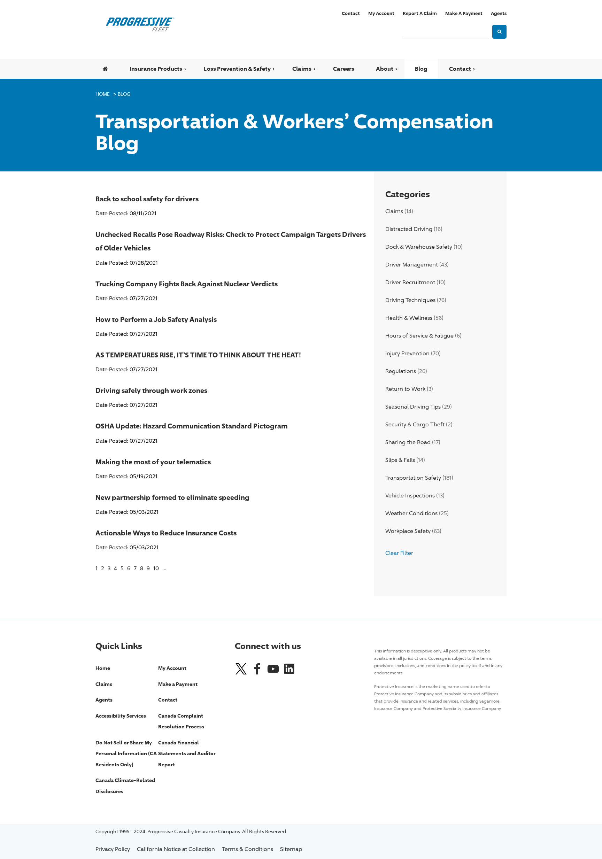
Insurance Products (156, 68)
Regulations (400, 371)
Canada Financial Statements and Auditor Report (187, 753)
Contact (351, 13)
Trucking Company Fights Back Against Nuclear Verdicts (186, 283)
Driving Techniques (410, 300)
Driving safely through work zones (151, 390)
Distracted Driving (408, 229)
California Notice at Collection (176, 849)
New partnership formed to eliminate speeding (172, 497)
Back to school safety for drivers (147, 198)
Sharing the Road (408, 442)
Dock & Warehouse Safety (418, 246)
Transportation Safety (413, 477)
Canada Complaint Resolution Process (181, 721)
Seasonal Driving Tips (413, 406)
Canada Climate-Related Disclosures (125, 785)
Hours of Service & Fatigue (419, 335)
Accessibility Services (120, 716)
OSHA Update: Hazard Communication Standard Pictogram (191, 425)
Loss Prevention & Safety (237, 68)
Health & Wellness (408, 318)
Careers (343, 68)
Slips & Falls (400, 460)
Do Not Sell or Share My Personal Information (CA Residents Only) (126, 753)
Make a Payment (464, 13)
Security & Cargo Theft (415, 424)
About (384, 68)
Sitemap (291, 849)
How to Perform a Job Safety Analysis (156, 319)
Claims (301, 68)
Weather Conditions (411, 513)
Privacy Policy (112, 849)
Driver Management (411, 264)
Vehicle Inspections (410, 495)
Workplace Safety (408, 531)
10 (156, 568)
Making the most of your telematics (153, 461)
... (164, 568)
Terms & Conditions (247, 849)
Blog (421, 68)
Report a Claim (420, 13)
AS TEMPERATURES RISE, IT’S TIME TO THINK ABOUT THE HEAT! (198, 354)
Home (102, 94)
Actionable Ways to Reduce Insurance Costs (166, 532)
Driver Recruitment (410, 282)
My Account (381, 13)
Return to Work (405, 389)
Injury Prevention (407, 353)
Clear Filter (399, 553)
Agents (499, 13)
